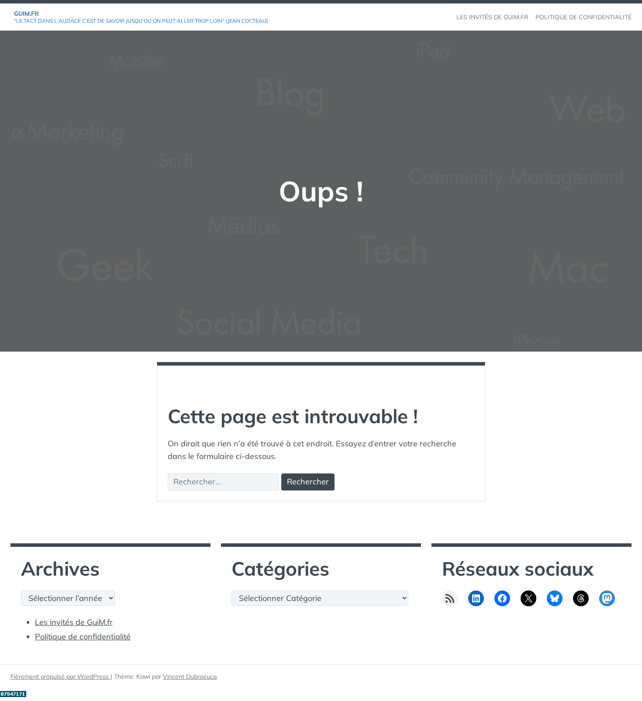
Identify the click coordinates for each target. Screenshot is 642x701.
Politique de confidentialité (83, 637)
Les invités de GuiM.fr (74, 622)
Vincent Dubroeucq (190, 676)
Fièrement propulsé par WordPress (60, 676)
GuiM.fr (26, 13)
